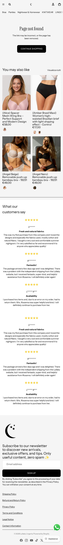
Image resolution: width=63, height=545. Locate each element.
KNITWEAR (47, 12)
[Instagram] (26, 540)
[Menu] (3, 4)
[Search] (9, 4)
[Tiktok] (36, 540)
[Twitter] (42, 540)
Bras (4, 12)
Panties (11, 12)
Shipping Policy (9, 494)
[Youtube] (31, 540)
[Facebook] (21, 540)
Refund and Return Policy (13, 500)
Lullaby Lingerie (26, 534)
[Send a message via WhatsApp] (57, 527)
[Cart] (59, 4)
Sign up (31, 473)
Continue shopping (31, 48)
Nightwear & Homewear (29, 12)
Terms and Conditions (12, 513)
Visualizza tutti (54, 70)
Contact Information (11, 525)
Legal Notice (8, 519)
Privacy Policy (8, 506)
